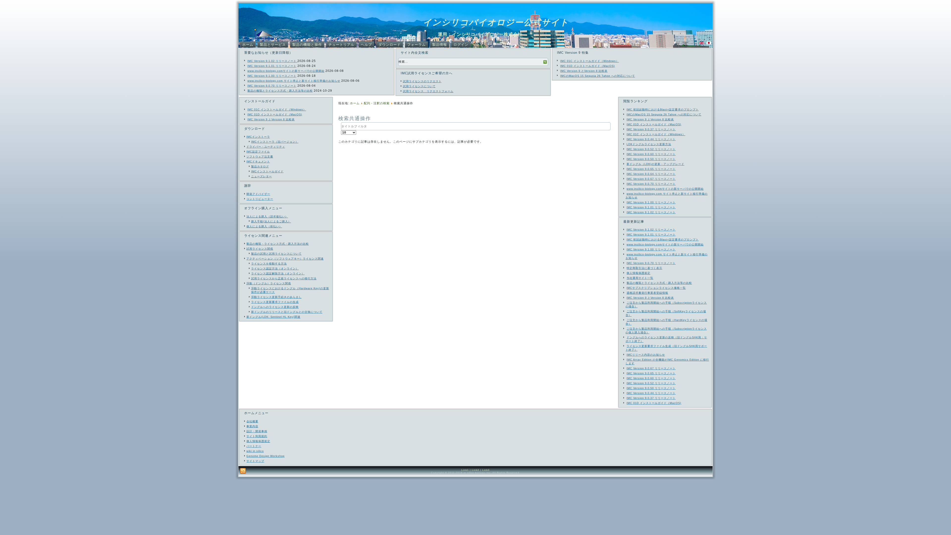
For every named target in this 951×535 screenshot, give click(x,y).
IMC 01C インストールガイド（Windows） (589, 60)
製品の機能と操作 (307, 45)
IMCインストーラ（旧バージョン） (274, 141)
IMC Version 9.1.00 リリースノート (271, 75)
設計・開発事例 (256, 431)
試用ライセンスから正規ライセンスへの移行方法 (284, 278)
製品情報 (439, 45)
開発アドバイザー (258, 193)
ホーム (247, 45)
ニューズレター (261, 176)
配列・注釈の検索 (377, 103)
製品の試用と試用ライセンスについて (276, 253)
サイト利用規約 (256, 436)
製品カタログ (260, 166)
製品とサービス (273, 45)
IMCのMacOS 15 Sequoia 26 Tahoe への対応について (597, 75)
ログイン (460, 45)
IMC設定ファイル (258, 151)
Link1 (465, 470)
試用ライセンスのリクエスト (422, 81)
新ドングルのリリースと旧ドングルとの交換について (286, 311)
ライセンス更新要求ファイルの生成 (275, 301)
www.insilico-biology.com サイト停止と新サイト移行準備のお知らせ (293, 80)
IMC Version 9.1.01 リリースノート (271, 65)
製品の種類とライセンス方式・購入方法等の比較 (280, 90)
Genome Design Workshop (265, 456)
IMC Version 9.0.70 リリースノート (271, 85)
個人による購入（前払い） (264, 226)
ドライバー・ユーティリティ (265, 146)
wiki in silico (255, 451)
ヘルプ (366, 45)
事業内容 (252, 426)
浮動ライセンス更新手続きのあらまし (276, 296)
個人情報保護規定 (258, 441)
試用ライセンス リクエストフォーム (428, 91)
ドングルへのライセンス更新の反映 (275, 306)
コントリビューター (259, 198)
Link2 (475, 470)
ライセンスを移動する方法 (269, 263)
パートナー (253, 446)
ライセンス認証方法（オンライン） (275, 268)
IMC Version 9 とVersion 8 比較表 (584, 70)
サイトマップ (255, 460)
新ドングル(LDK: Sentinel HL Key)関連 (273, 316)
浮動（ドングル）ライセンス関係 (268, 283)
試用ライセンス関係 (259, 248)
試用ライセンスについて (419, 86)
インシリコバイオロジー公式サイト (496, 22)
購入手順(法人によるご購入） (271, 221)
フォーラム (416, 45)
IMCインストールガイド (267, 171)
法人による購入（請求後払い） (267, 216)
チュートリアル (341, 45)
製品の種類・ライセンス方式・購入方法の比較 (277, 243)
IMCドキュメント (258, 161)
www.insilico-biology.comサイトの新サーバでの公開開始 (285, 70)
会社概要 (252, 421)
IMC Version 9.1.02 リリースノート (272, 60)
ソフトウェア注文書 (259, 156)
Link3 (486, 470)
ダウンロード (389, 45)
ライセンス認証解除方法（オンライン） (278, 273)
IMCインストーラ (258, 136)
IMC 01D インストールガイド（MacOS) (587, 65)
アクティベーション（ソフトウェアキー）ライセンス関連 (285, 258)
